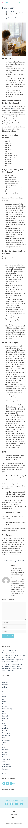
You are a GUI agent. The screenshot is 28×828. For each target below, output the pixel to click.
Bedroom (5, 685)
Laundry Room (6, 735)
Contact (14, 817)
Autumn (4, 680)
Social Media (6, 759)
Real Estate (5, 750)
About (14, 811)
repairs (4, 754)
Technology (6, 769)
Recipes (4, 752)
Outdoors (5, 745)
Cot (3, 694)
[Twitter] (16, 803)
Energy (4, 704)
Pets (3, 747)
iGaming (4, 726)
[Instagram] (21, 803)
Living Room (6, 740)
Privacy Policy (14, 814)
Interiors (5, 728)
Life (3, 738)
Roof (3, 757)
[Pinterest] (6, 803)
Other (4, 742)
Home (4, 723)
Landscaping (6, 733)
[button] (19, 2)
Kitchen (4, 730)
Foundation (5, 716)
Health (4, 721)
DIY (3, 699)
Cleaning (5, 692)
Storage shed (6, 764)
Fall (3, 711)
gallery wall (11, 109)
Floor (4, 713)
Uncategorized (6, 774)
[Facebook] (11, 803)
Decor (9, 16)
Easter (4, 701)
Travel (4, 771)
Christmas (5, 689)
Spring (4, 762)
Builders (4, 687)
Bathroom (5, 682)
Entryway (5, 706)
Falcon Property (7, 709)
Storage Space (6, 766)
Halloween (5, 718)
